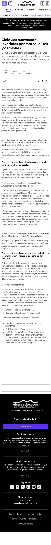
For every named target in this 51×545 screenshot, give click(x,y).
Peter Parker (30, 15)
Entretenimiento (19, 519)
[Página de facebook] (12, 488)
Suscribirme (25, 426)
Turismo (30, 9)
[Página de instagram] (23, 488)
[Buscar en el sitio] (10, 3)
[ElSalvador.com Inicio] (26, 3)
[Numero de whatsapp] (28, 488)
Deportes (33, 519)
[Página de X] (17, 488)
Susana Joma (19, 71)
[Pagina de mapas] (42, 3)
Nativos (40, 15)
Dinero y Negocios (25, 524)
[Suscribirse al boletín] (4, 3)
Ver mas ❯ (25, 451)
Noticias (19, 9)
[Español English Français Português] (47, 3)
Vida (39, 514)
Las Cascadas (16, 15)
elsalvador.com (42, 23)
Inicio (8, 9)
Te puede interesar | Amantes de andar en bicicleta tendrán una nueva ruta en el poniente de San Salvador (25, 256)
